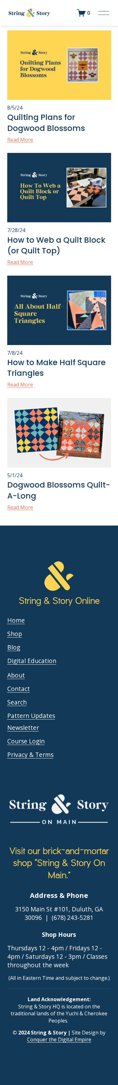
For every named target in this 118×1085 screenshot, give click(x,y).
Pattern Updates (31, 716)
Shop (14, 634)
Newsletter (23, 728)
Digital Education (31, 661)
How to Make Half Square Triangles (56, 368)
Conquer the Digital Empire (59, 1039)
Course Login (26, 741)
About (16, 675)
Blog (13, 647)
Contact (18, 689)
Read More (20, 139)
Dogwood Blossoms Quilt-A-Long (58, 490)
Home (16, 620)
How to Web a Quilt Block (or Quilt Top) (56, 245)
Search (17, 702)
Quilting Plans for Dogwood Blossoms (46, 123)
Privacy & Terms (30, 755)
